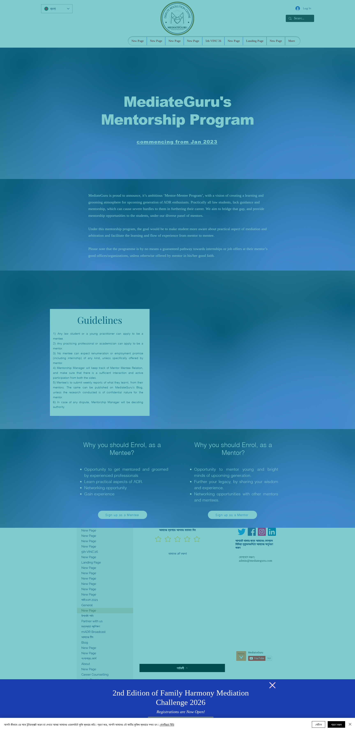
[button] (272, 685)
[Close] (350, 724)
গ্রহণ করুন (336, 724)
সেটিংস (318, 724)
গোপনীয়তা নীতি (167, 724)
